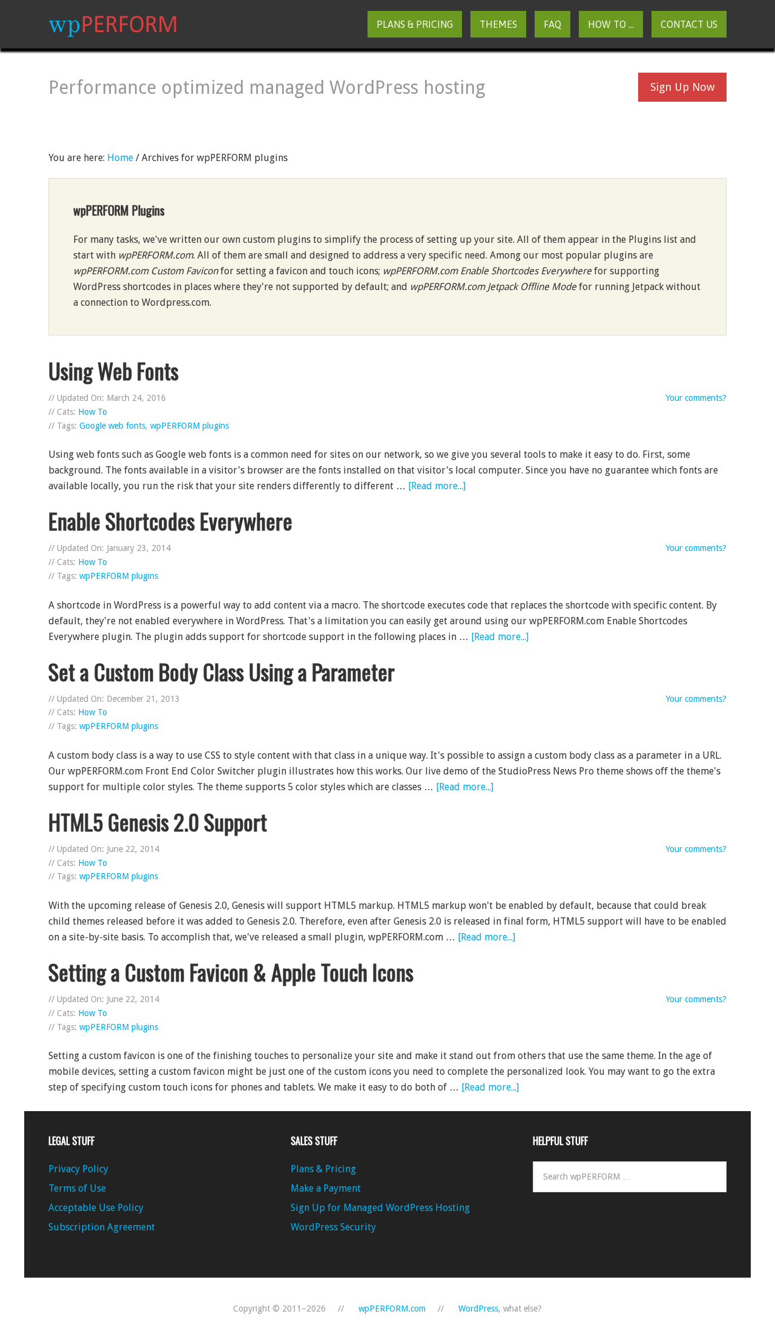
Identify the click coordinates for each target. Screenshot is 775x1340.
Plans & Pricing (323, 1169)
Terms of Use (77, 1188)
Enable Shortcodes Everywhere (170, 520)
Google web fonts (112, 426)
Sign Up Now (682, 87)
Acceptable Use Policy (95, 1207)
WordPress (478, 1308)
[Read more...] (437, 486)
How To (92, 412)
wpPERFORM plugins (189, 426)
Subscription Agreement (101, 1227)
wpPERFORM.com (112, 24)
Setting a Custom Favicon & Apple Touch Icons (231, 971)
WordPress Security (333, 1227)
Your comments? (696, 398)
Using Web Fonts (113, 370)
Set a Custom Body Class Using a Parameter (221, 671)
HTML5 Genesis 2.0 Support (157, 821)
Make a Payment (326, 1188)
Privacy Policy (78, 1169)
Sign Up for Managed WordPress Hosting (380, 1207)
